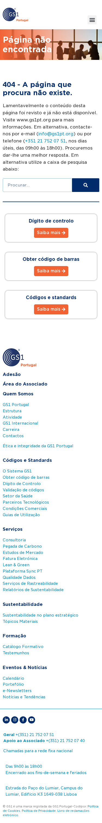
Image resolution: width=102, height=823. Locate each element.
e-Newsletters (17, 690)
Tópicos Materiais (20, 621)
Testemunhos (16, 653)
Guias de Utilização (21, 515)
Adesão (12, 374)
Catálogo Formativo (23, 646)
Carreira (11, 429)
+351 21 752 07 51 (45, 141)
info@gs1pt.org (55, 133)
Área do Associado (25, 384)
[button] (92, 19)
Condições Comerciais (25, 508)
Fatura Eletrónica (20, 558)
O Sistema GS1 (17, 471)
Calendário (13, 678)
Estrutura (12, 411)
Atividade (12, 417)
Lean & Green (16, 565)
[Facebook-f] (23, 719)
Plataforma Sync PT (22, 571)
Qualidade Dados (19, 577)
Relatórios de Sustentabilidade (33, 590)
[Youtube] (31, 719)
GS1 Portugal (16, 404)
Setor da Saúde (18, 496)
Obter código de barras (26, 477)
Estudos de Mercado (23, 552)
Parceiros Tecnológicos (26, 502)
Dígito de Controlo (22, 483)
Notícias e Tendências (24, 697)
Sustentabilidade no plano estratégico (40, 615)
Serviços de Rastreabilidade (30, 583)
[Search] (85, 185)
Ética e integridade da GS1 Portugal (38, 446)
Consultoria (14, 540)
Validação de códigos (23, 490)
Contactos (13, 436)
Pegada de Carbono (22, 546)
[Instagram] (14, 719)
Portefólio (13, 684)
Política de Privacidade (39, 810)
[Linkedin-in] (6, 719)
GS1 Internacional (20, 423)
